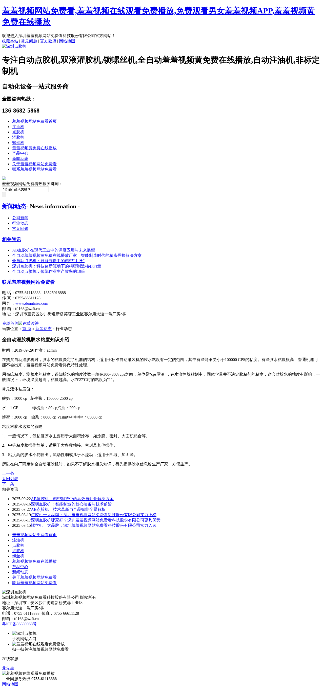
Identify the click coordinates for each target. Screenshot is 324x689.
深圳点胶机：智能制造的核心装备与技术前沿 (71, 504)
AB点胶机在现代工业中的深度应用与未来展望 (53, 250)
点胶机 (18, 132)
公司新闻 (20, 218)
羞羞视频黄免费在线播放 (34, 148)
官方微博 (48, 41)
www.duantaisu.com (31, 303)
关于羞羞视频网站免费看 (34, 164)
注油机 (18, 126)
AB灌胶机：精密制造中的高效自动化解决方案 (72, 499)
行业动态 (20, 223)
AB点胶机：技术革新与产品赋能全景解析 (68, 509)
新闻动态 (20, 158)
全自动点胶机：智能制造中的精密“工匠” (48, 261)
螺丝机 (18, 142)
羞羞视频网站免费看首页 (34, 121)
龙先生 (8, 668)
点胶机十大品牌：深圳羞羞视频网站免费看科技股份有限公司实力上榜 (93, 515)
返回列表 (10, 479)
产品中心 (20, 153)
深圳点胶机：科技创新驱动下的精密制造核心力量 (56, 266)
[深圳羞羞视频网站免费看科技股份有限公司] (14, 46)
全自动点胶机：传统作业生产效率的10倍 (48, 271)
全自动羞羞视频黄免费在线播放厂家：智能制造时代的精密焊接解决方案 (77, 255)
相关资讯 (11, 239)
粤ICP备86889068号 (19, 624)
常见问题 (29, 41)
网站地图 (67, 41)
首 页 (26, 329)
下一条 (8, 484)
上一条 (8, 473)
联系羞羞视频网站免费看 (34, 169)
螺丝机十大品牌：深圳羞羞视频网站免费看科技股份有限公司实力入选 (93, 525)
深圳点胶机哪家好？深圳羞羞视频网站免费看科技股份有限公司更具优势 (95, 520)
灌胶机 (18, 137)
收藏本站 (10, 41)
